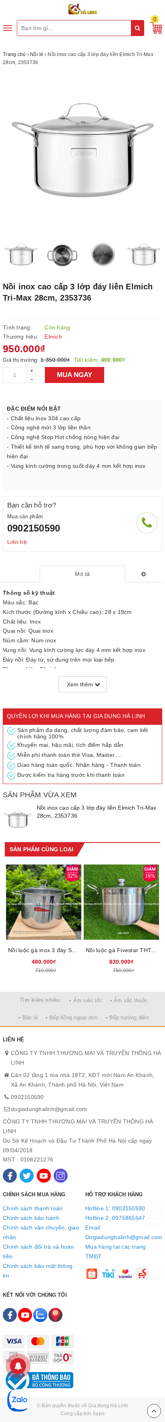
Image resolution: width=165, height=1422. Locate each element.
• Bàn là (28, 1018)
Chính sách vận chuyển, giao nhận (41, 1232)
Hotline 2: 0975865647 (115, 1218)
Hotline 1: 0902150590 (115, 1208)
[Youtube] (44, 1176)
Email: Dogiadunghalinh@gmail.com (123, 1232)
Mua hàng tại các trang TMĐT (115, 1251)
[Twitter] (27, 1176)
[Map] (55, 1315)
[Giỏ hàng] (154, 27)
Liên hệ (17, 542)
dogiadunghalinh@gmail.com (49, 1109)
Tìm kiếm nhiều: (41, 1000)
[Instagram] (61, 1176)
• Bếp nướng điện (127, 1018)
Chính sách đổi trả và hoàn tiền (38, 1251)
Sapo (99, 1413)
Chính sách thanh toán (32, 1208)
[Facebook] (10, 1176)
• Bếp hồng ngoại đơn (72, 1018)
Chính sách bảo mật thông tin (37, 1271)
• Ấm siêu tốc (85, 1000)
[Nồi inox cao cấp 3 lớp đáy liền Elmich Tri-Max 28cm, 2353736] (18, 819)
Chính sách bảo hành (31, 1218)
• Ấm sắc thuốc (129, 1000)
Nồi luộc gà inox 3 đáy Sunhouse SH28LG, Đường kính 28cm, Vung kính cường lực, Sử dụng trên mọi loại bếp (43, 950)
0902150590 (33, 528)
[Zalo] (40, 1315)
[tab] (83, 574)
